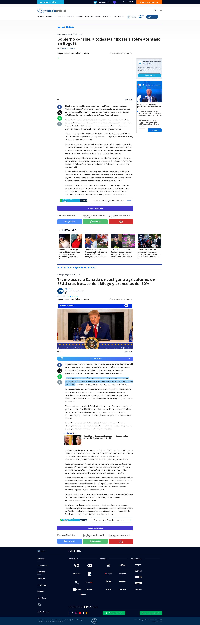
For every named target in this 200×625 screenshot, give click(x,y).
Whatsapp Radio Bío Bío (152, 613)
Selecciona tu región (48, 2)
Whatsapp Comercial (115, 613)
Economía (70, 17)
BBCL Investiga (107, 17)
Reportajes (42, 598)
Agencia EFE (69, 289)
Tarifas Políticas (43, 612)
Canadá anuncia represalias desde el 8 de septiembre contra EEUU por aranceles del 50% (106, 437)
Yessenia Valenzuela (67, 48)
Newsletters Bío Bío (104, 2)
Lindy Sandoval (72, 296)
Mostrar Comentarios (95, 208)
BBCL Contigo (119, 17)
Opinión (97, 17)
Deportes (80, 17)
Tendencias (88, 17)
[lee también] (73, 440)
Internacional (60, 17)
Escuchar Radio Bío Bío (150, 2)
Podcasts (41, 17)
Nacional (49, 17)
